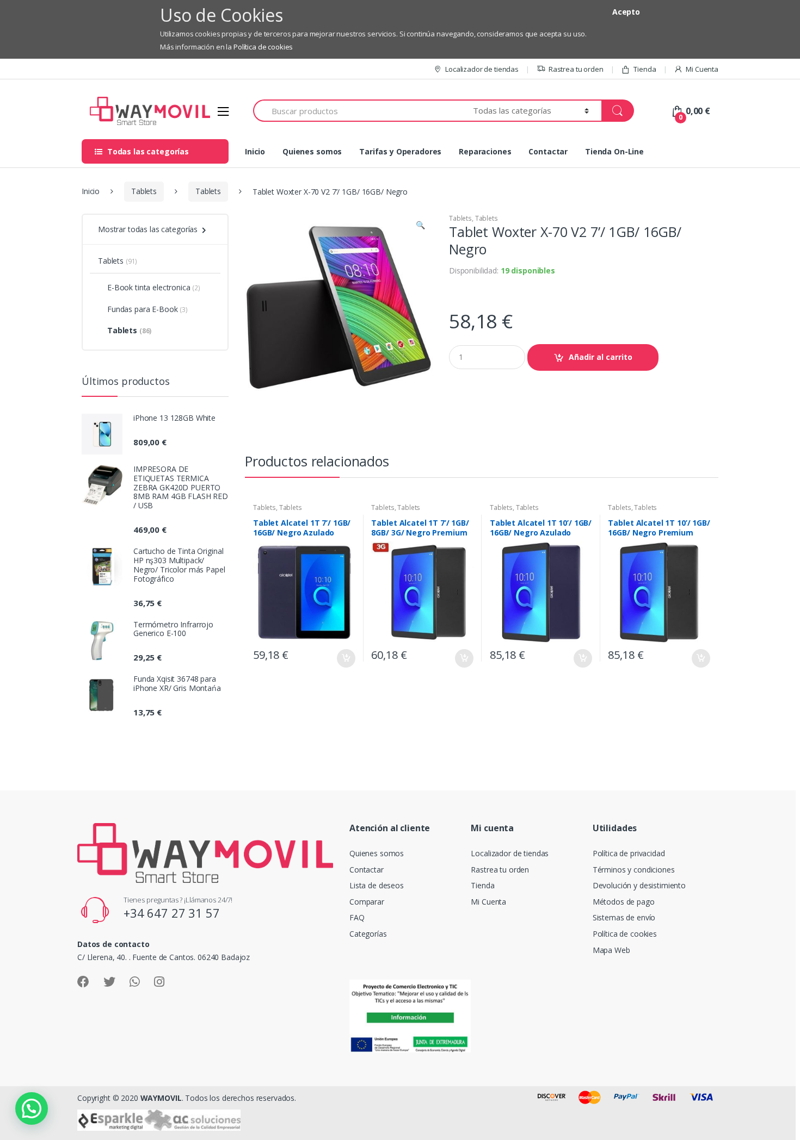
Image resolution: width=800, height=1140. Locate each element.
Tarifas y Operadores (400, 151)
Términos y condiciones (634, 869)
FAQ (357, 917)
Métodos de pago (624, 901)
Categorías (368, 934)
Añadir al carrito (600, 357)
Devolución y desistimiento (639, 885)
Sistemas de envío (624, 917)
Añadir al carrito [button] (345, 658)
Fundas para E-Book (147, 309)
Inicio (255, 151)
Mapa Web (611, 950)
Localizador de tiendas (482, 69)
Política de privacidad (629, 853)
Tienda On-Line (614, 151)
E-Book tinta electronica (153, 287)
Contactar (548, 151)
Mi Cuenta (702, 69)
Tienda (644, 69)
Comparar (366, 901)
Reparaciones (485, 151)
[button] (420, 226)
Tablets (144, 191)
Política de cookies (263, 47)
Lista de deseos (376, 885)
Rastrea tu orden (576, 69)
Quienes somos (312, 151)
